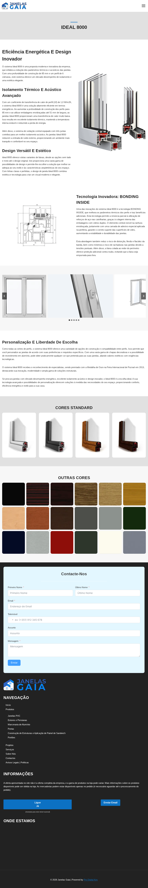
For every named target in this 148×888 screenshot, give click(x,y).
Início (8, 705)
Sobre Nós (11, 754)
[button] (24, 296)
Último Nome (81, 587)
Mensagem (13, 641)
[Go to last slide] (4, 296)
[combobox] (11, 620)
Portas (11, 729)
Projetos (9, 745)
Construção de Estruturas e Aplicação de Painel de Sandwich (36, 733)
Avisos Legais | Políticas (17, 762)
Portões (11, 737)
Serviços (10, 749)
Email (10, 601)
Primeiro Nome (15, 587)
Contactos (10, 758)
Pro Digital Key (91, 879)
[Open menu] (143, 6)
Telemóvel (12, 614)
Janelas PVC (14, 716)
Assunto (12, 627)
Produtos (10, 709)
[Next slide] (143, 296)
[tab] (69, 320)
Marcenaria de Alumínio (19, 724)
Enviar (14, 662)
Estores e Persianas (17, 720)
